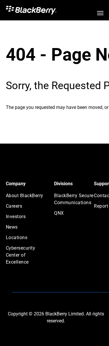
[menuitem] (27, 197)
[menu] (100, 13)
